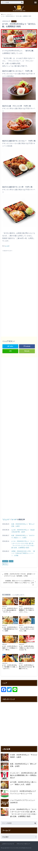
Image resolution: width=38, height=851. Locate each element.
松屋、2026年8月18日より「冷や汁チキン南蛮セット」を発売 (23, 536)
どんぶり (6, 519)
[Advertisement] (19, 271)
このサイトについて (8, 844)
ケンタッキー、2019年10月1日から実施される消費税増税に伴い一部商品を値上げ (23, 775)
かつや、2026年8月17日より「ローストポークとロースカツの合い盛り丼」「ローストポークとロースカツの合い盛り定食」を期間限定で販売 (23, 544)
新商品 (6, 564)
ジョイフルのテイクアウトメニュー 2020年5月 (23, 801)
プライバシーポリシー (23, 844)
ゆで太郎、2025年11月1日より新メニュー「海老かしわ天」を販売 (23, 783)
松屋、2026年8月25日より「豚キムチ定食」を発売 (23, 525)
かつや (7, 246)
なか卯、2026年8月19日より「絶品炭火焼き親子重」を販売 (23, 531)
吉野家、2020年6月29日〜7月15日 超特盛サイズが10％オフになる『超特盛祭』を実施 (19, 575)
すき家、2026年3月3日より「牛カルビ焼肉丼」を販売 (23, 756)
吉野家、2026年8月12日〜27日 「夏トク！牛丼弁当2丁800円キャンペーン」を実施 (23, 553)
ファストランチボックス (15, 847)
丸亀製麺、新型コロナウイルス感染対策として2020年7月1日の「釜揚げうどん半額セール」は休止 (18, 582)
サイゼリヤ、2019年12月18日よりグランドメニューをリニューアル (23, 792)
